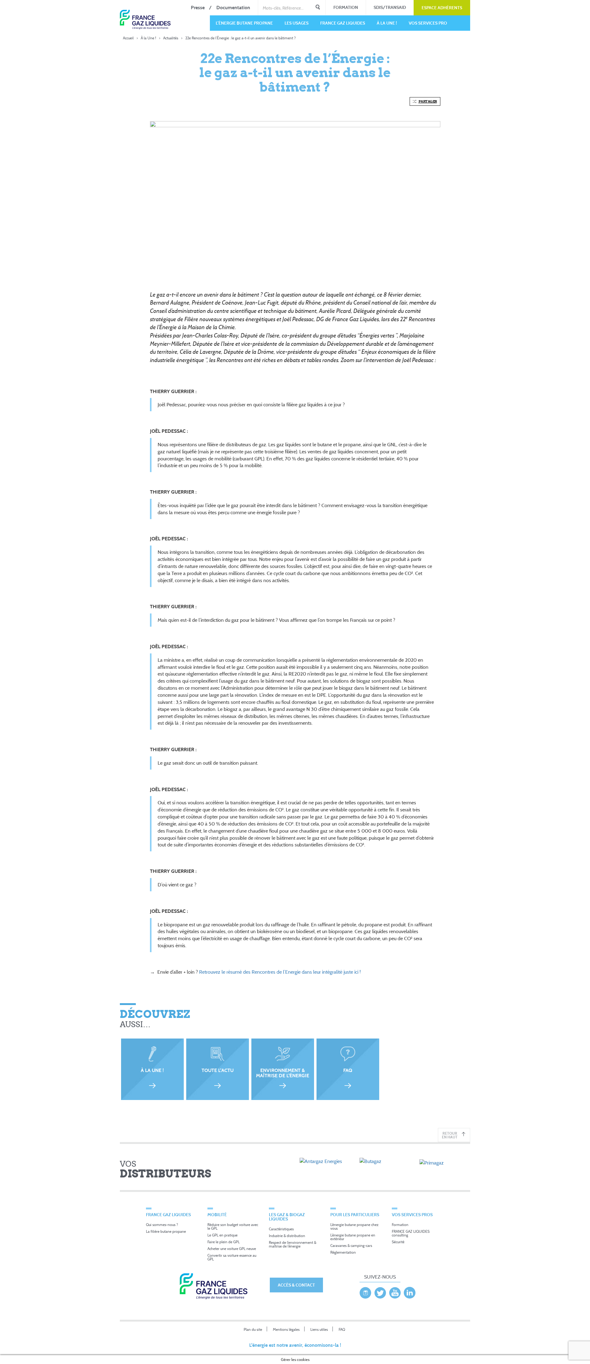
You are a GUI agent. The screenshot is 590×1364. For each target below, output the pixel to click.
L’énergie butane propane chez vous (354, 1226)
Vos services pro (428, 23)
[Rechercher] (317, 7)
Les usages (297, 23)
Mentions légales (286, 1329)
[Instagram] (365, 1291)
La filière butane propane (166, 1231)
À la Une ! (387, 23)
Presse (198, 7)
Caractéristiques (281, 1229)
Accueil (128, 38)
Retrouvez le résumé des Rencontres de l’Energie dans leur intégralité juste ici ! (280, 972)
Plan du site (253, 1329)
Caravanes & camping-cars (351, 1245)
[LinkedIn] (409, 1291)
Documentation (233, 7)
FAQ (342, 1329)
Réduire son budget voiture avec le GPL (232, 1226)
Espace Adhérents (442, 7)
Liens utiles (319, 1329)
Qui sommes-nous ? (162, 1224)
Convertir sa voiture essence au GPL (231, 1257)
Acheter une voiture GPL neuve (231, 1248)
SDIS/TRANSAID (390, 7)
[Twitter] (380, 1291)
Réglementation (343, 1252)
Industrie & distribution (287, 1235)
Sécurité (398, 1242)
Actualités (170, 38)
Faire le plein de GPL (223, 1242)
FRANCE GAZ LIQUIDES (342, 23)
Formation (345, 7)
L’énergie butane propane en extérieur (352, 1237)
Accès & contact (296, 1284)
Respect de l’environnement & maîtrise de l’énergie (292, 1244)
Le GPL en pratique (222, 1235)
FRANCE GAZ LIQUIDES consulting (411, 1233)
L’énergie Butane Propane (244, 23)
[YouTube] (395, 1291)
